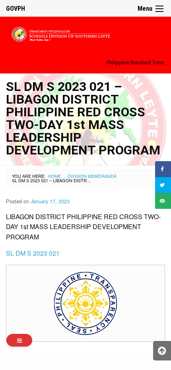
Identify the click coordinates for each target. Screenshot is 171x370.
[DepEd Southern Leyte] (85, 33)
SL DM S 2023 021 (33, 253)
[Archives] (19, 340)
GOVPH (15, 8)
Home (54, 176)
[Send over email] (163, 201)
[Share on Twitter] (163, 185)
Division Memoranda (92, 176)
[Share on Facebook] (163, 169)
